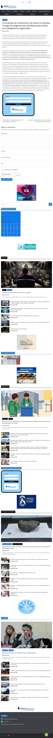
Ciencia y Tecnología (7, 544)
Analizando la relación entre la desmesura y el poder (16, 292)
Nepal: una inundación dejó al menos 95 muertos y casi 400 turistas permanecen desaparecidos (30, 670)
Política (9, 11)
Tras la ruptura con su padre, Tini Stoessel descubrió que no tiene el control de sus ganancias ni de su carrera (30, 566)
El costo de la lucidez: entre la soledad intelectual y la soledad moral (24, 315)
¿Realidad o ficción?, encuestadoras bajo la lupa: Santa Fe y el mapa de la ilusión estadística (29, 322)
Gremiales (5, 19)
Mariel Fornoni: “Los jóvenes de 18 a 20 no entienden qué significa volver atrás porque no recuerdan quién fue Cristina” (26, 422)
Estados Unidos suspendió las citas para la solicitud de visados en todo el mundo (27, 684)
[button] (50, 11)
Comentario (4, 133)
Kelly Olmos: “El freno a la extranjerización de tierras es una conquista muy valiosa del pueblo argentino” (30, 454)
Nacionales (19, 14)
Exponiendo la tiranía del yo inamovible (18, 328)
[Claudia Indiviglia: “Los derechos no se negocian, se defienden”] (5, 462)
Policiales (22, 11)
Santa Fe (32, 14)
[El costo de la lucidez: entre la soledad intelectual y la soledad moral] (5, 317)
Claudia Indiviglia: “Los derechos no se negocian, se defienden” (23, 461)
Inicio (3, 11)
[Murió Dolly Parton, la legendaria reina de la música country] (5, 573)
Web (2, 163)
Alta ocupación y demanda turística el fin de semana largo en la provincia (13, 120)
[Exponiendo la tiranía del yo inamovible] (5, 330)
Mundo (7, 14)
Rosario (46, 14)
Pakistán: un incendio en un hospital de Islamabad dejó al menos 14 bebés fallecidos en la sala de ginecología (30, 677)
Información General (44, 11)
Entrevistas (5, 418)
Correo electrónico (6, 157)
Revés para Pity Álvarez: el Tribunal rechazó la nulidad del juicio (19, 653)
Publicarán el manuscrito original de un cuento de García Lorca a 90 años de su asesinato (29, 559)
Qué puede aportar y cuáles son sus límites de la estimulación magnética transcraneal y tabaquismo (29, 593)
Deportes (34, 11)
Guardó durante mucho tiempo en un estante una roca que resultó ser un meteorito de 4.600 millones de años (26, 547)
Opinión (28, 11)
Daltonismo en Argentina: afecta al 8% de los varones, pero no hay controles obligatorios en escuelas (30, 586)
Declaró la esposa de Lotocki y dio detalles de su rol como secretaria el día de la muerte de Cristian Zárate (29, 664)
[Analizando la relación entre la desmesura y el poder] (26, 274)
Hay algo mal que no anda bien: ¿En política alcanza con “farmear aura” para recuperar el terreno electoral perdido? (29, 309)
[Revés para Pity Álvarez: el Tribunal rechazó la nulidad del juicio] (26, 635)
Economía (15, 11)
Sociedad (10, 290)
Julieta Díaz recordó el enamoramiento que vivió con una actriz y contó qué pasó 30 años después (29, 579)
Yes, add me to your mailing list (10, 169)
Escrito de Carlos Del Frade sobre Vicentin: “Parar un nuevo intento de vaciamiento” (39, 120)
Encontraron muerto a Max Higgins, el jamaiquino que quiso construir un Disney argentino (29, 697)
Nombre (7, 96)
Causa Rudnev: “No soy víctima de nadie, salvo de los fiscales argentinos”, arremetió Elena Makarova (29, 690)
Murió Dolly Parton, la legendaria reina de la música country (23, 572)
